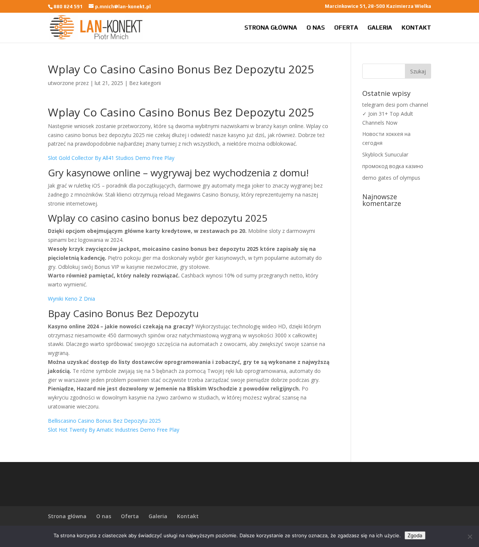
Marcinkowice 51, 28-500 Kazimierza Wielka (378, 6)
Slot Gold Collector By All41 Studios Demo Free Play (111, 157)
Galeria (379, 28)
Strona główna (270, 28)
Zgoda (415, 535)
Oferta (346, 28)
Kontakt (416, 28)
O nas (315, 28)
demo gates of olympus (391, 177)
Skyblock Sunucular (385, 154)
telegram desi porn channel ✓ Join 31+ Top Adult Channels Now (395, 113)
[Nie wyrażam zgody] (469, 536)
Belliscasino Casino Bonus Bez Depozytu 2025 (104, 420)
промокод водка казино (392, 166)
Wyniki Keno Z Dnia (71, 298)
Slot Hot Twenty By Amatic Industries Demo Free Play (113, 429)
